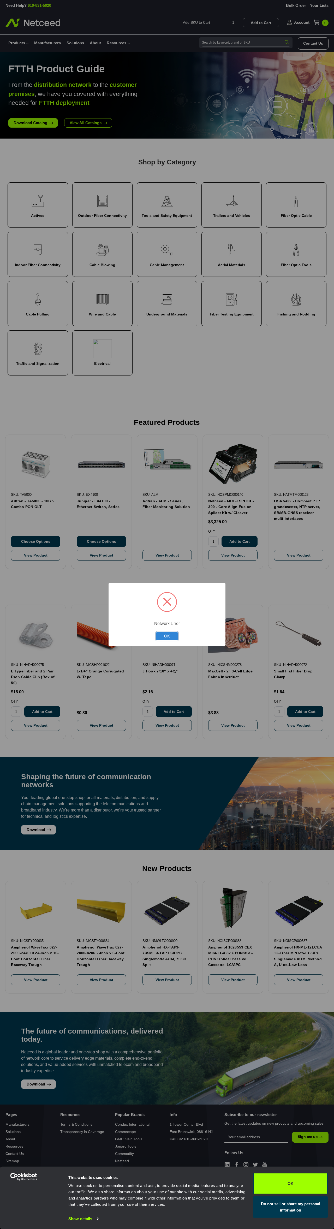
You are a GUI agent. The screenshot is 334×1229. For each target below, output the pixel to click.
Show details (80, 1218)
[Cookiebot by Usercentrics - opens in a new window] (34, 1219)
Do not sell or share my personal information (290, 1206)
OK (291, 1183)
